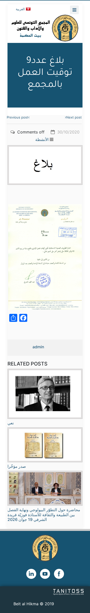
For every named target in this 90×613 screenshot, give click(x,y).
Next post (74, 117)
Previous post (17, 117)
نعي (11, 422)
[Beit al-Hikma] (45, 28)
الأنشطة (41, 139)
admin (38, 346)
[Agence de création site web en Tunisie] (68, 591)
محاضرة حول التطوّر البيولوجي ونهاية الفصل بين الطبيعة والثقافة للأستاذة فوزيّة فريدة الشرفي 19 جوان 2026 (44, 514)
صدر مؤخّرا (17, 466)
